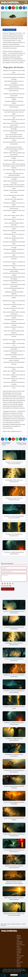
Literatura (19, 957)
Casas (18, 940)
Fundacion (19, 948)
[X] (9, 7)
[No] (26, 972)
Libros (18, 954)
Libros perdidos (20, 955)
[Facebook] (2, 7)
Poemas (18, 963)
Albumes (19, 935)
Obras (18, 960)
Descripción (19, 943)
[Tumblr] (20, 7)
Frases (18, 946)
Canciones (19, 938)
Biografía (19, 937)
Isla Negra (19, 952)
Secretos (18, 966)
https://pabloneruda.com (14, 431)
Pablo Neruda (20, 962)
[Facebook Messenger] (6, 7)
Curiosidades (20, 941)
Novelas (18, 959)
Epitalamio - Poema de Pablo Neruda (21, 443)
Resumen (19, 965)
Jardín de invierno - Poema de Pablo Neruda (7, 443)
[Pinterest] (13, 7)
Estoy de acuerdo (14, 974)
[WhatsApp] (16, 7)
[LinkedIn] (24, 7)
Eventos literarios (21, 944)
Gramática (19, 949)
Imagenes (19, 951)
